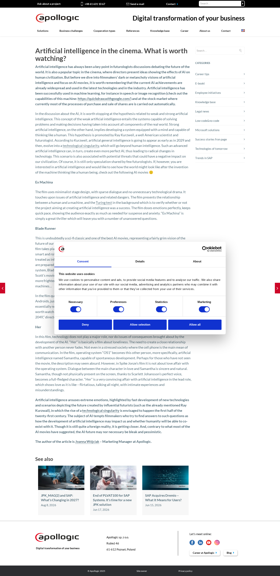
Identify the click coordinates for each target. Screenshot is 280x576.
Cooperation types (104, 30)
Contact (171, 4)
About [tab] (197, 261)
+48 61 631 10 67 (95, 4)
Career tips (202, 74)
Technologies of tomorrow (211, 148)
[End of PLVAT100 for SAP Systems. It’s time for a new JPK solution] (113, 489)
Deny (85, 324)
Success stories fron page (211, 139)
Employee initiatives (208, 92)
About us (204, 30)
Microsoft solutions (207, 130)
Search (243, 3)
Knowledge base (160, 30)
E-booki (200, 83)
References (132, 30)
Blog (229, 552)
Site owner (142, 571)
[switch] (118, 309)
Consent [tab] (83, 261)
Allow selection (140, 324)
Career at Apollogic (204, 552)
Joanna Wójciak (87, 441)
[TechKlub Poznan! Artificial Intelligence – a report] (2, 288)
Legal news (202, 111)
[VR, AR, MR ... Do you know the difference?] (277, 288)
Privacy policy (185, 571)
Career (185, 30)
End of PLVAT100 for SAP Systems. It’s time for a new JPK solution (112, 500)
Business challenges (71, 30)
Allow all (195, 324)
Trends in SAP (203, 158)
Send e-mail (137, 4)
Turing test (104, 202)
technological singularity (81, 145)
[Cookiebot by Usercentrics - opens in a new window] (205, 249)
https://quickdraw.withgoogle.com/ (104, 98)
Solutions (42, 30)
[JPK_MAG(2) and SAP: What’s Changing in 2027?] (61, 489)
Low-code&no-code (207, 120)
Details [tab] (140, 261)
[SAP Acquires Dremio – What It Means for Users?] (165, 489)
